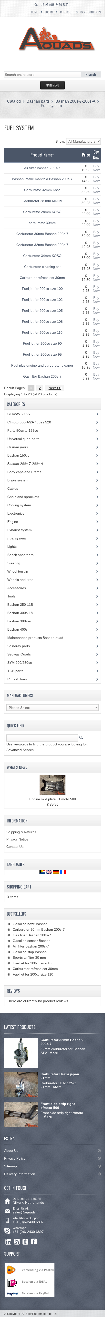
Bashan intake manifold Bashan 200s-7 (42, 179)
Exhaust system (23, 530)
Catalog (14, 101)
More (54, 1053)
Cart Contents (90, 12)
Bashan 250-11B (24, 604)
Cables (15, 488)
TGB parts (19, 671)
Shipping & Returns (21, 832)
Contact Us (14, 847)
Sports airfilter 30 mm (29, 957)
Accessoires (20, 588)
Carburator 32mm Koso (42, 190)
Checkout (66, 12)
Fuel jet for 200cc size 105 (42, 311)
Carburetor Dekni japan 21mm (60, 1076)
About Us (11, 1151)
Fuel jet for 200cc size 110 (42, 332)
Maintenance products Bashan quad (39, 638)
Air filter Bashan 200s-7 (42, 168)
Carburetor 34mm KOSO (42, 256)
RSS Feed (17, 1242)
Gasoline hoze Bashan (30, 924)
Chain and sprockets (26, 497)
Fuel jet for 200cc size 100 (42, 289)
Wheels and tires (23, 580)
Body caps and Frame (28, 472)
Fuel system (51, 106)
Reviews (13, 991)
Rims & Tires (20, 679)
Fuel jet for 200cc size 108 (42, 321)
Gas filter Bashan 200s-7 (42, 376)
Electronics (19, 513)
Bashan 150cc (22, 455)
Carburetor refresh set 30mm (42, 278)
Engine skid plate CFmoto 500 (52, 799)
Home (34, 12)
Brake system (21, 480)
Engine (16, 522)
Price (86, 155)
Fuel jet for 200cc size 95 (42, 354)
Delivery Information (19, 1174)
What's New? (17, 768)
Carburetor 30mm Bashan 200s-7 (42, 234)
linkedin (8, 1242)
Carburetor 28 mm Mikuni (42, 201)
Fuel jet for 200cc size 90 (42, 343)
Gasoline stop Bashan (30, 952)
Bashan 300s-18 (23, 613)
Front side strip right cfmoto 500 (58, 1106)
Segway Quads (21, 654)
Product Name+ (42, 155)
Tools (15, 596)
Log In (49, 12)
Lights (15, 546)
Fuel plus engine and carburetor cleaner (42, 365)
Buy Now (96, 168)
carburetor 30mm (42, 223)
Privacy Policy (14, 1158)
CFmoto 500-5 (21, 414)
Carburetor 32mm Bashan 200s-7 (42, 245)
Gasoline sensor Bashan (32, 941)
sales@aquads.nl (26, 1212)
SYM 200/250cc (23, 662)
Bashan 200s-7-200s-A (75, 101)
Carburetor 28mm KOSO (42, 212)
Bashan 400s (20, 629)
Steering (17, 563)
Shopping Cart (19, 887)
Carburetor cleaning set (42, 267)
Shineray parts (23, 646)
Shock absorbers (24, 555)
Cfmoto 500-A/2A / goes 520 (33, 422)
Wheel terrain (21, 571)
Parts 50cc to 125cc (26, 430)
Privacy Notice (17, 839)
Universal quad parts (27, 439)
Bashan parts (38, 101)
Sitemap (10, 1166)
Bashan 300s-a (22, 621)
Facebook (34, 1242)
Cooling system (21, 505)
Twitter (25, 1242)
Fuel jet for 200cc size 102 (42, 300)
